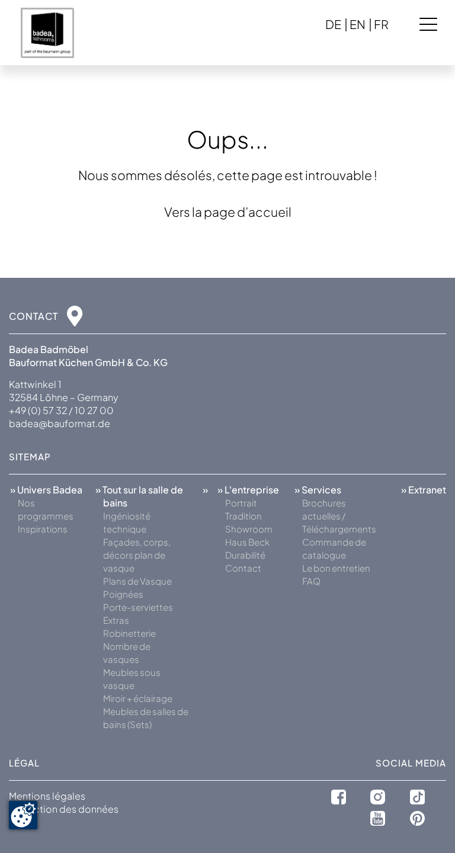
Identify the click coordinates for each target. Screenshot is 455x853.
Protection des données (63, 809)
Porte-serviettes (138, 607)
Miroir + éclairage (137, 698)
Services (321, 489)
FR (381, 24)
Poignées (123, 593)
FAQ (311, 580)
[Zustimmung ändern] (23, 815)
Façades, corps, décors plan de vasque (137, 554)
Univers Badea (49, 489)
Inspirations (43, 528)
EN (358, 24)
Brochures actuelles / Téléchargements (339, 515)
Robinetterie (129, 633)
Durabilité (245, 554)
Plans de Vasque (137, 580)
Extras (116, 620)
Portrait (241, 502)
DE (333, 24)
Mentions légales (47, 796)
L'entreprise (252, 489)
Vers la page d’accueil (227, 212)
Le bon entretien (336, 567)
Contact (243, 567)
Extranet (427, 489)
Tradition (243, 515)
